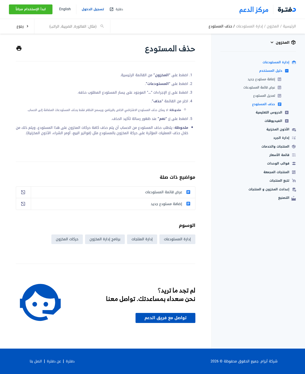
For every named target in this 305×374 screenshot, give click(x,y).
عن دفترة (54, 361)
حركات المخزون (67, 239)
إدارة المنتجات (142, 239)
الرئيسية (289, 26)
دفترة (70, 361)
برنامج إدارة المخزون (105, 239)
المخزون (273, 26)
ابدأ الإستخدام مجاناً (31, 9)
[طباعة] (19, 48)
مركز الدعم (254, 9)
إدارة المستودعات (249, 26)
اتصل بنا (36, 361)
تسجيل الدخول (93, 9)
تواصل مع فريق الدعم (165, 318)
